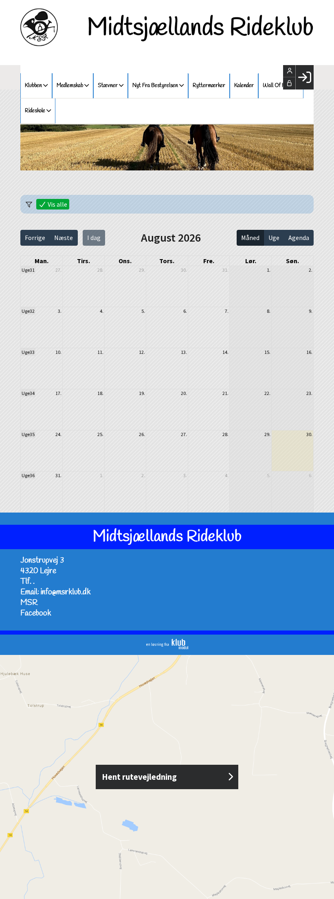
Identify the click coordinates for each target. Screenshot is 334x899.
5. (143, 311)
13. (184, 352)
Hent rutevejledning (139, 777)
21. (225, 393)
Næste (63, 237)
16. (309, 352)
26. (142, 434)
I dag (94, 237)
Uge (273, 237)
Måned (250, 237)
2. (310, 270)
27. (58, 270)
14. (225, 352)
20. (184, 393)
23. (309, 393)
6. (185, 311)
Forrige (35, 237)
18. (100, 393)
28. (100, 270)
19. (142, 393)
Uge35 (28, 434)
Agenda (298, 237)
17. (58, 393)
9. (310, 311)
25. (100, 434)
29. (142, 270)
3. (60, 311)
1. (268, 270)
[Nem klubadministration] (167, 647)
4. (101, 311)
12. (142, 352)
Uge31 (28, 270)
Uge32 (28, 311)
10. (58, 352)
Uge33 (28, 352)
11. (100, 352)
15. (267, 352)
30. (184, 270)
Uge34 (28, 393)
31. (225, 270)
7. (227, 311)
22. (267, 393)
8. (268, 311)
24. (58, 434)
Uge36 (28, 475)
